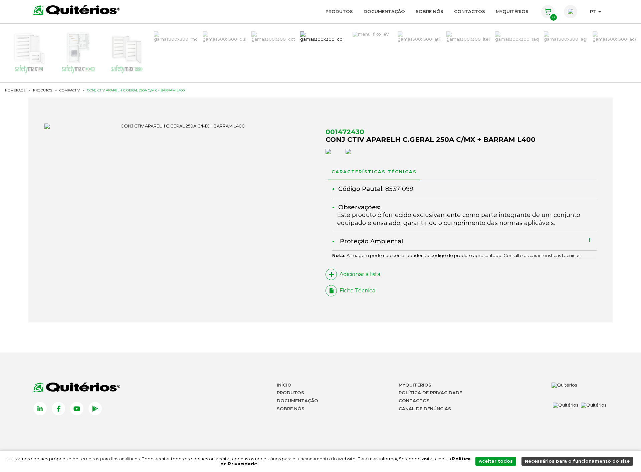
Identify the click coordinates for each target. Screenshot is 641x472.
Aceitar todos (496, 461)
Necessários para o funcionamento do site (577, 461)
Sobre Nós (429, 11)
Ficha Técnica (357, 290)
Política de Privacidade (430, 392)
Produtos (339, 11)
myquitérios (512, 11)
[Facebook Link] (58, 408)
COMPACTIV (69, 90)
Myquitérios (415, 385)
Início (284, 385)
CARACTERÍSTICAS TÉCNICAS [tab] (374, 171)
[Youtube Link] (76, 408)
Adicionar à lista (360, 274)
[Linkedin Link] (40, 408)
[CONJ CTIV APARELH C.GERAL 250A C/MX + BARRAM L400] (179, 126)
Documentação (384, 11)
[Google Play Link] (95, 408)
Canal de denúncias (425, 408)
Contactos (469, 11)
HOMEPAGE (15, 90)
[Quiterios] (76, 10)
